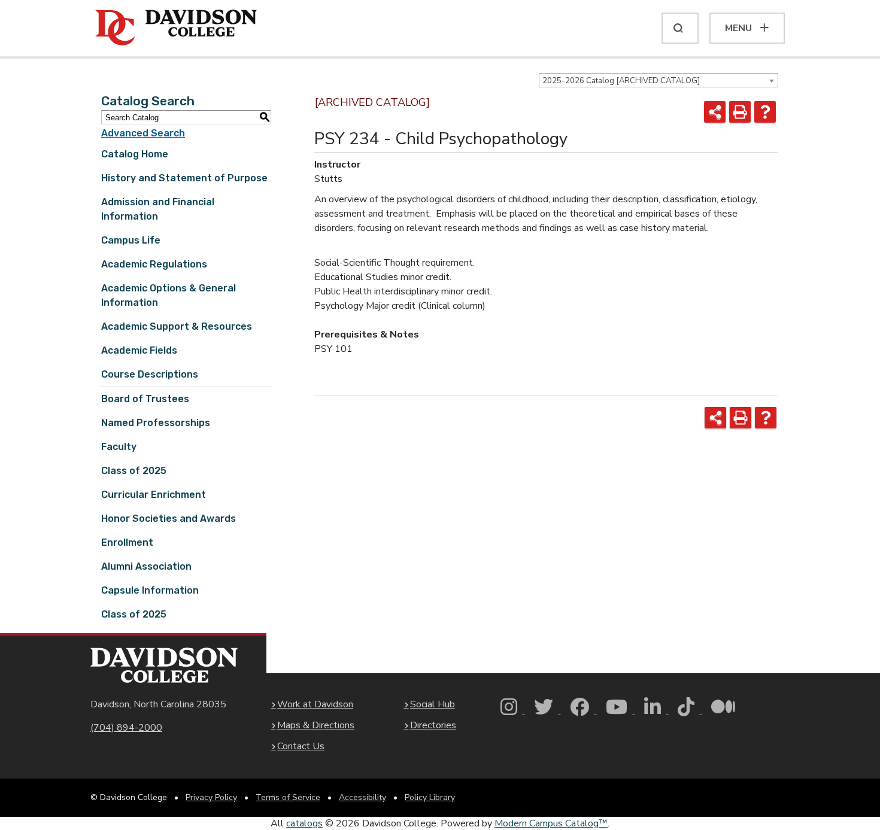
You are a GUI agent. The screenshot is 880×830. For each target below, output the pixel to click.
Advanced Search (143, 133)
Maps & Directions (315, 725)
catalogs (304, 823)
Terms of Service (288, 797)
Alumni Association (146, 566)
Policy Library (430, 797)
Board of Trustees (145, 399)
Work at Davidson (315, 704)
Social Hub (432, 704)
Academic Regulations (154, 264)
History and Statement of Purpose (184, 178)
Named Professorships (155, 422)
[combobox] (658, 80)
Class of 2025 (133, 470)
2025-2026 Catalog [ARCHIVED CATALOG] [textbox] (621, 80)
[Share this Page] (715, 112)
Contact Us (300, 746)
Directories (433, 725)
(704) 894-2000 (126, 727)
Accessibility (362, 797)
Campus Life (130, 240)
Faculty (118, 446)
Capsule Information (150, 590)
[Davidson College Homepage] (164, 665)
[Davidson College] (176, 28)
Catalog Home (134, 154)
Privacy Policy (211, 797)
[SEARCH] (680, 28)
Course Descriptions (149, 374)
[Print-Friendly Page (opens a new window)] (740, 112)
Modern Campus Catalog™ (551, 823)
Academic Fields (139, 350)
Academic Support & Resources (176, 326)
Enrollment (127, 542)
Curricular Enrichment (153, 494)
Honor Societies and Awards (168, 518)
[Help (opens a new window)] (765, 112)
